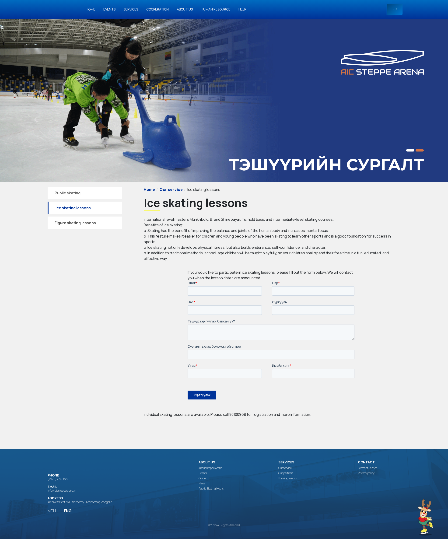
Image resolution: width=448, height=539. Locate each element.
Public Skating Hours (211, 488)
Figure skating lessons (75, 222)
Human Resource (215, 9)
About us (185, 9)
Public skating (67, 193)
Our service (171, 189)
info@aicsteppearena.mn (63, 491)
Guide (202, 478)
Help (242, 9)
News (202, 483)
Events (109, 9)
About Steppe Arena (210, 468)
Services (131, 9)
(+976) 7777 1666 (59, 479)
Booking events (287, 478)
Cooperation (157, 9)
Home (90, 9)
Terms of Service (367, 468)
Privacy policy (366, 473)
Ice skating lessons (73, 207)
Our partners (285, 473)
